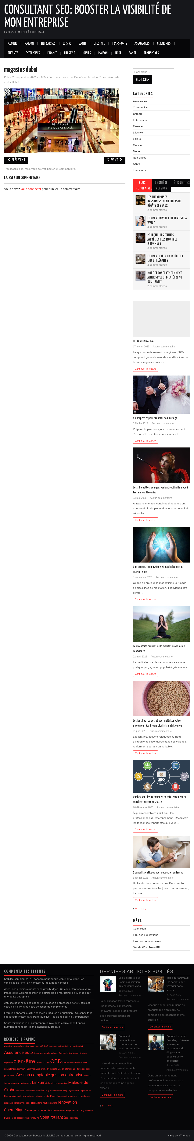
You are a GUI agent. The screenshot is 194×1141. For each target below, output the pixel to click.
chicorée (83, 1062)
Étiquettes (182, 183)
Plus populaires (144, 185)
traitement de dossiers (14, 1118)
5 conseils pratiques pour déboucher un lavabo (158, 872)
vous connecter (31, 189)
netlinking (62, 1090)
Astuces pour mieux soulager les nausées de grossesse (37, 1002)
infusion (87, 1075)
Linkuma (40, 1082)
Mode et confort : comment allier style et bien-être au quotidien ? (164, 277)
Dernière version (161, 185)
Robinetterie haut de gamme (44, 1103)
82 (109, 1106)
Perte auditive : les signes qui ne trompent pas (61, 1016)
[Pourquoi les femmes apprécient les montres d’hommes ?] (140, 238)
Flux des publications (145, 934)
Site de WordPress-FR (146, 947)
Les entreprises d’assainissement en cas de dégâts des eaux (164, 202)
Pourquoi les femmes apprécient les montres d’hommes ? (162, 239)
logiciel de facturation (57, 1083)
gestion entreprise (67, 1074)
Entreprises (48, 43)
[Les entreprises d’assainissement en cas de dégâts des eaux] (140, 200)
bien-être (24, 1061)
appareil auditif (76, 1046)
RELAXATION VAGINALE (144, 341)
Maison (29, 43)
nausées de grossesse (47, 1090)
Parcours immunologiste (15, 1096)
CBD (56, 1061)
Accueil (12, 43)
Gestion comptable (33, 1074)
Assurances (142, 43)
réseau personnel (35, 1110)
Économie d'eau (71, 1118)
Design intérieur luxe (67, 1069)
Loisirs (67, 43)
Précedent (18, 160)
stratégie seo (69, 1110)
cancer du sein (42, 1062)
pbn (47, 1096)
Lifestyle (99, 43)
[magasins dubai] (61, 120)
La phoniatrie (25, 1083)
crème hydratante (49, 1069)
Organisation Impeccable (79, 1090)
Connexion (139, 928)
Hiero (171, 1135)
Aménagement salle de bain (56, 1046)
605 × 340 (47, 77)
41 (142, 909)
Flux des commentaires (147, 941)
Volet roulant (51, 1117)
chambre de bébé (71, 1062)
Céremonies (164, 43)
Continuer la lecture (145, 368)
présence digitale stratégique (17, 1103)
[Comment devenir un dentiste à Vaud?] (140, 221)
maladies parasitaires (26, 1090)
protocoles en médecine (79, 1096)
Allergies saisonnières (14, 1046)
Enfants (13, 53)
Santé (82, 43)
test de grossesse (84, 1110)
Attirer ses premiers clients (46, 1053)
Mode (118, 53)
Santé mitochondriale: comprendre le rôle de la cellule (36, 1022)
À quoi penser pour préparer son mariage (155, 418)
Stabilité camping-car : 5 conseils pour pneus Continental (38, 978)
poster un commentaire (61, 168)
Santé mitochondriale (53, 1110)
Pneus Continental (58, 1096)
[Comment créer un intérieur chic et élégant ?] (140, 259)
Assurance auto (18, 1052)
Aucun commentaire (164, 346)
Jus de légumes (11, 1083)
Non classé (139, 157)
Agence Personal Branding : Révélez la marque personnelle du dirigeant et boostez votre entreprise (178, 1048)
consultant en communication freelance (22, 1069)
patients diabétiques (36, 1096)
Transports (119, 43)
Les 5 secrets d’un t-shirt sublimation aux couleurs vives (130, 981)
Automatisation (65, 1053)
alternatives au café (34, 1046)
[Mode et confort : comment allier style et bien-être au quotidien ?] (140, 276)
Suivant (113, 160)
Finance (52, 53)
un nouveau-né (32, 1118)
